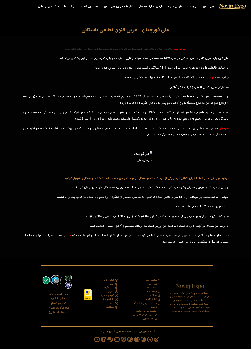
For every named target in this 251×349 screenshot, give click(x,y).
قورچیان (209, 77)
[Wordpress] (123, 339)
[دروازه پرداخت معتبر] (88, 295)
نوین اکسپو (114, 332)
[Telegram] (150, 339)
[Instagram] (156, 339)
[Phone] (110, 339)
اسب (68, 235)
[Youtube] (97, 339)
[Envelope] (117, 339)
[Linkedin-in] (103, 339)
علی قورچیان (180, 49)
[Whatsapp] (143, 339)
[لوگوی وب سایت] (232, 6)
